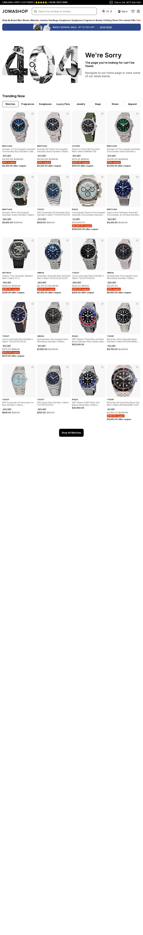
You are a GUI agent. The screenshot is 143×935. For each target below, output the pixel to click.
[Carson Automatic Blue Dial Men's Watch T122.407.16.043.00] (32, 304)
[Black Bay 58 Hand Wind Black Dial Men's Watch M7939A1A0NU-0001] (137, 367)
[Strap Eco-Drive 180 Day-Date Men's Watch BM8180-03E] (102, 114)
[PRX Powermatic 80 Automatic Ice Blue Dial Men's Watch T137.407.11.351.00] (32, 367)
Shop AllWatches (71, 432)
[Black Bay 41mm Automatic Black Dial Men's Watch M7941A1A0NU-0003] (137, 304)
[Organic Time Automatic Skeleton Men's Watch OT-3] (32, 240)
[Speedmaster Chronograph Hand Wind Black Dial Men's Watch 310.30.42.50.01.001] (137, 240)
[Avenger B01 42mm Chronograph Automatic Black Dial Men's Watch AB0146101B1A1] (67, 114)
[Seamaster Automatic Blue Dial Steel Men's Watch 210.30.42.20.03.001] (67, 240)
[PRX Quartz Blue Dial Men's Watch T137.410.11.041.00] (67, 367)
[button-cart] (138, 11)
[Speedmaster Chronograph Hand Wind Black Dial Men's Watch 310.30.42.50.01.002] (67, 304)
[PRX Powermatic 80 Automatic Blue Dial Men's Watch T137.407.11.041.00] (67, 177)
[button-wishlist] (133, 11)
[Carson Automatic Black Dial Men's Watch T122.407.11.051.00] (102, 240)
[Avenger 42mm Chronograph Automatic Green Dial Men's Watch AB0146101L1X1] (32, 177)
